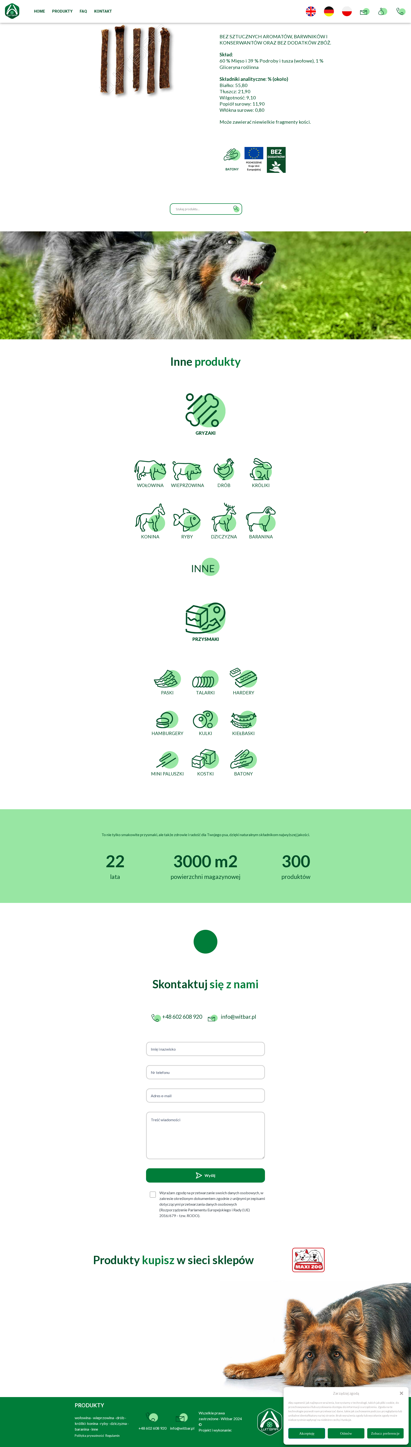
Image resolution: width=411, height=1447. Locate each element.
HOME (39, 11)
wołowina (83, 1417)
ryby (104, 1423)
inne (94, 1429)
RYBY (187, 536)
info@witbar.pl (182, 1428)
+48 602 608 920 (152, 1428)
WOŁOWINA (150, 485)
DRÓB (223, 485)
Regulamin (112, 1435)
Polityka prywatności (89, 1435)
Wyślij (210, 1175)
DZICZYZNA (224, 536)
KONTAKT (103, 11)
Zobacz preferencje (385, 1433)
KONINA (150, 536)
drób (120, 1417)
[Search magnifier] (236, 209)
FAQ (83, 11)
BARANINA (261, 536)
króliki (80, 1423)
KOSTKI (205, 773)
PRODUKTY (62, 11)
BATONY (243, 773)
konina (92, 1423)
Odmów (346, 1433)
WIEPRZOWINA (187, 485)
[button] (401, 1393)
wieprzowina (103, 1417)
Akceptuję (306, 1433)
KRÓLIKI (261, 485)
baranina (82, 1429)
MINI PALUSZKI (167, 773)
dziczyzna (118, 1423)
